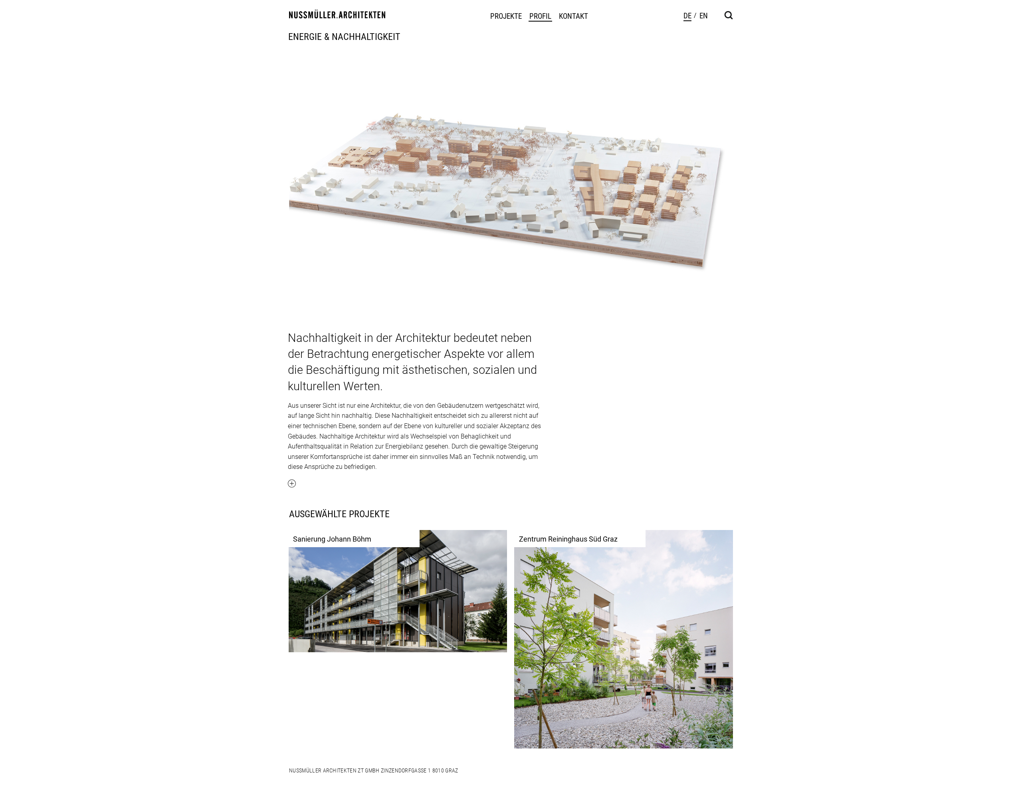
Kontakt (573, 16)
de (687, 15)
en (703, 15)
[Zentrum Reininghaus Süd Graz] (623, 639)
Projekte (506, 16)
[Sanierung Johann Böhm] (398, 591)
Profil (540, 16)
